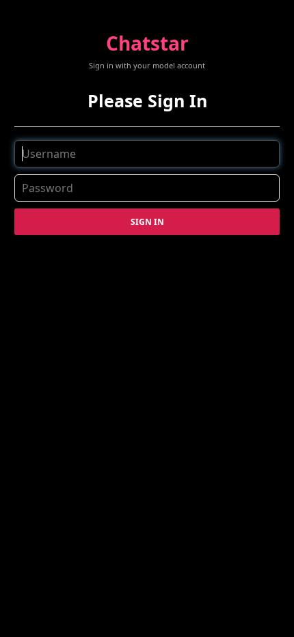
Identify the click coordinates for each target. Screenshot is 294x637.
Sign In (147, 222)
